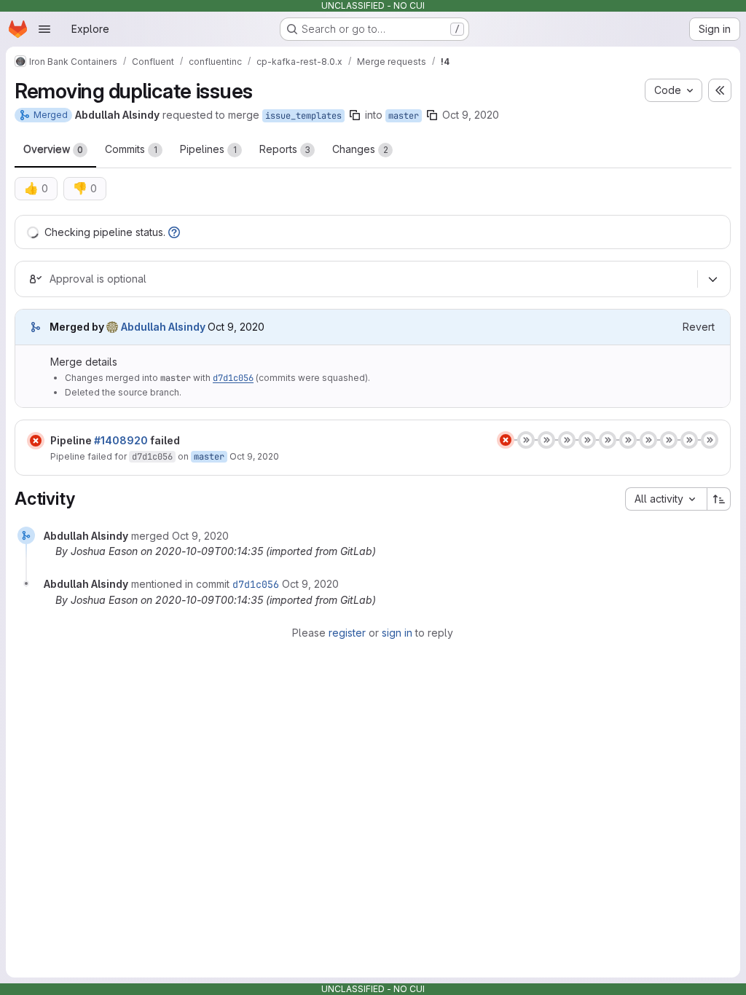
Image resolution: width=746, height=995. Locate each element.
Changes (360, 149)
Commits (131, 149)
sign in (397, 632)
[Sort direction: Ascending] (719, 499)
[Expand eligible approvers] (712, 279)
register (347, 632)
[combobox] (666, 499)
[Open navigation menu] (44, 29)
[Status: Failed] (35, 440)
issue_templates (303, 116)
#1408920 (121, 440)
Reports (284, 149)
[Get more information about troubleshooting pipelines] (174, 232)
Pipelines (208, 149)
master (403, 116)
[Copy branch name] (355, 115)
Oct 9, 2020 (470, 115)
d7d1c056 (233, 378)
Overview (53, 149)
